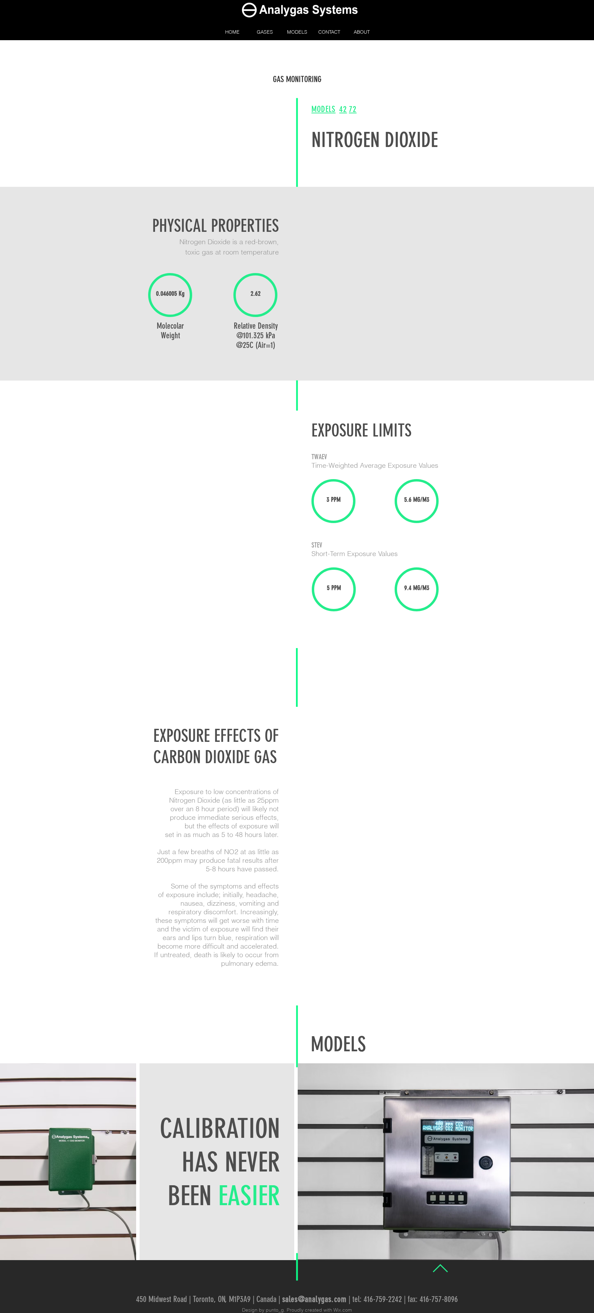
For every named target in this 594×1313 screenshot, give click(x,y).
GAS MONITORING (297, 79)
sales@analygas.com (314, 1299)
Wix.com (342, 1310)
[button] (265, 32)
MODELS (338, 1044)
